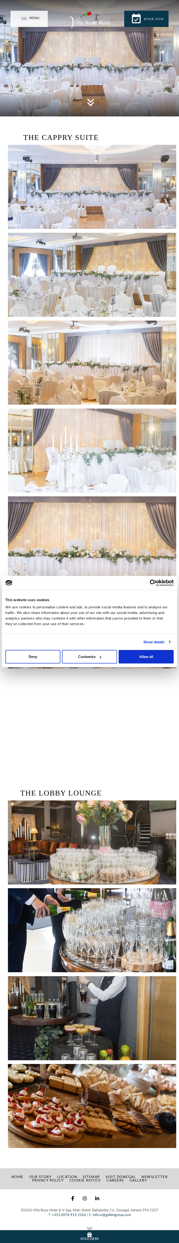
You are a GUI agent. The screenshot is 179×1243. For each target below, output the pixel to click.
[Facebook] (73, 1198)
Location (67, 1177)
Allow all (146, 657)
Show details (154, 642)
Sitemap (91, 1177)
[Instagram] (85, 1198)
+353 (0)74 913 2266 (69, 1215)
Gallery (138, 1180)
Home (17, 1177)
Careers (115, 1180)
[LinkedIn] (97, 1198)
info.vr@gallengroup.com (112, 1215)
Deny (33, 657)
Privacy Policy (48, 1180)
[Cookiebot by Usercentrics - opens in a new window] (153, 582)
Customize (87, 657)
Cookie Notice (85, 1180)
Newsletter (154, 1177)
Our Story (40, 1177)
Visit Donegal (121, 1177)
